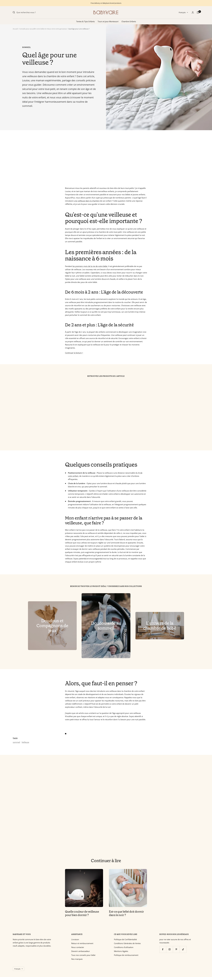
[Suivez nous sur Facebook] (162, 949)
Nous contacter (77, 947)
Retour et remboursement (82, 943)
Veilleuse (25, 742)
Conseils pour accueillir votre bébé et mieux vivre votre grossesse (43, 29)
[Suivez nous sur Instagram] (169, 949)
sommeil (26, 47)
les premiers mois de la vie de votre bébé (90, 266)
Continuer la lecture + (74, 353)
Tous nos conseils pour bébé (83, 955)
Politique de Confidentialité (125, 939)
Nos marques (77, 959)
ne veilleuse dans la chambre (87, 201)
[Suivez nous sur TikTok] (183, 949)
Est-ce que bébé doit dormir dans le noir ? (126, 913)
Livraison (75, 939)
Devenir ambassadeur (80, 951)
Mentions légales (121, 951)
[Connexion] (193, 12)
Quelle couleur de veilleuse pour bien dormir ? (82, 913)
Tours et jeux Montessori (108, 21)
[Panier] (198, 12)
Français (182, 12)
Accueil (15, 29)
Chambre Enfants (128, 21)
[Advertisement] (86, 158)
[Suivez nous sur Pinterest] (176, 949)
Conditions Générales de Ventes (127, 943)
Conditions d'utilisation (123, 947)
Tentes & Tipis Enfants (85, 21)
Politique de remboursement (126, 955)
